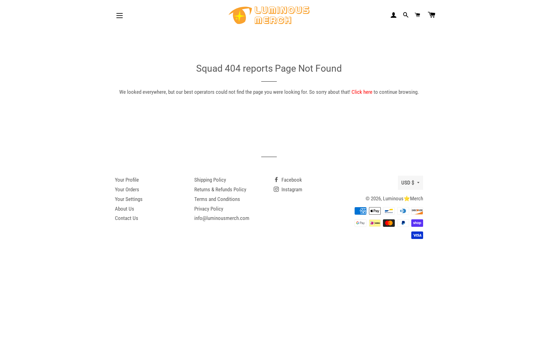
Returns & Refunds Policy (220, 189)
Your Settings (129, 199)
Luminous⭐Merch (403, 198)
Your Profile (127, 180)
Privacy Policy (208, 209)
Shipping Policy (210, 180)
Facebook (291, 180)
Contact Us (126, 218)
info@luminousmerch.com (221, 218)
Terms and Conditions (217, 199)
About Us (124, 209)
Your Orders (127, 189)
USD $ (407, 182)
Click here (362, 92)
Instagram (291, 189)
